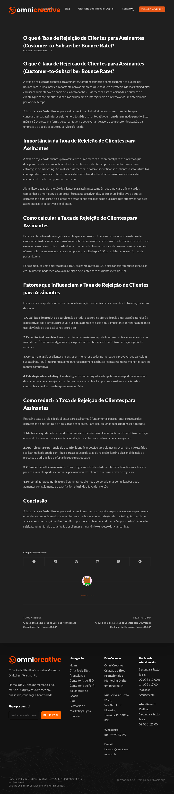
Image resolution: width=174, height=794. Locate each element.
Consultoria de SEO (82, 680)
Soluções (47, 8)
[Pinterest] (76, 561)
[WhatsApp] (140, 561)
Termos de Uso (126, 780)
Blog (67, 8)
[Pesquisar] (132, 9)
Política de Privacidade (151, 780)
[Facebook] (34, 561)
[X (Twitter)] (55, 561)
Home (73, 665)
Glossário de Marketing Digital (96, 8)
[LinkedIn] (97, 561)
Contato (127, 8)
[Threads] (118, 561)
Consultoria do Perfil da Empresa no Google (82, 691)
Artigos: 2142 (87, 595)
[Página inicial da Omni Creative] (34, 10)
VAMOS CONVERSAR (152, 9)
